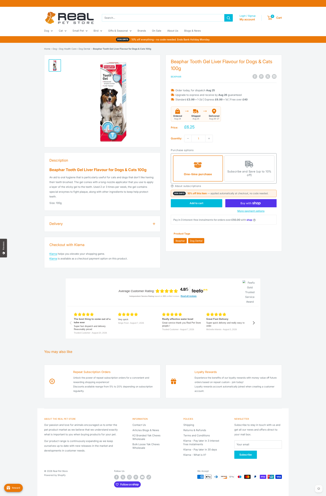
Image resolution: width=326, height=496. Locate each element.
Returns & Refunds (194, 430)
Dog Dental (84, 48)
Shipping (188, 425)
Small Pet (78, 30)
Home (47, 48)
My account (247, 19)
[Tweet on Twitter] (267, 76)
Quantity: (176, 138)
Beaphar (176, 76)
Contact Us (139, 425)
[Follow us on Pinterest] (135, 477)
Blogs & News (192, 30)
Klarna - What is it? (194, 454)
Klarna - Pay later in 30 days (200, 449)
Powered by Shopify (55, 475)
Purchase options (182, 150)
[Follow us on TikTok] (148, 477)
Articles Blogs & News (145, 430)
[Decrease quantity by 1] (188, 138)
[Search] (228, 18)
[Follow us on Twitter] (123, 477)
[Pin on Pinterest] (261, 76)
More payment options (251, 211)
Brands (142, 30)
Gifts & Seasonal (118, 30)
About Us (172, 30)
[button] (224, 186)
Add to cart (196, 203)
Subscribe (245, 454)
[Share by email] (274, 76)
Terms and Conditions (196, 435)
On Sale (156, 30)
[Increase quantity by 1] (209, 138)
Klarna (53, 253)
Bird (96, 30)
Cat (61, 30)
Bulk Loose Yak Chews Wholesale (146, 446)
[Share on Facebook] (254, 76)
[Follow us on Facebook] (116, 477)
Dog (46, 30)
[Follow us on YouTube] (142, 477)
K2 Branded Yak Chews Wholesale (146, 437)
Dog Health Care (68, 48)
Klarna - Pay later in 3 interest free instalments (201, 442)
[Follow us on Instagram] (129, 477)
